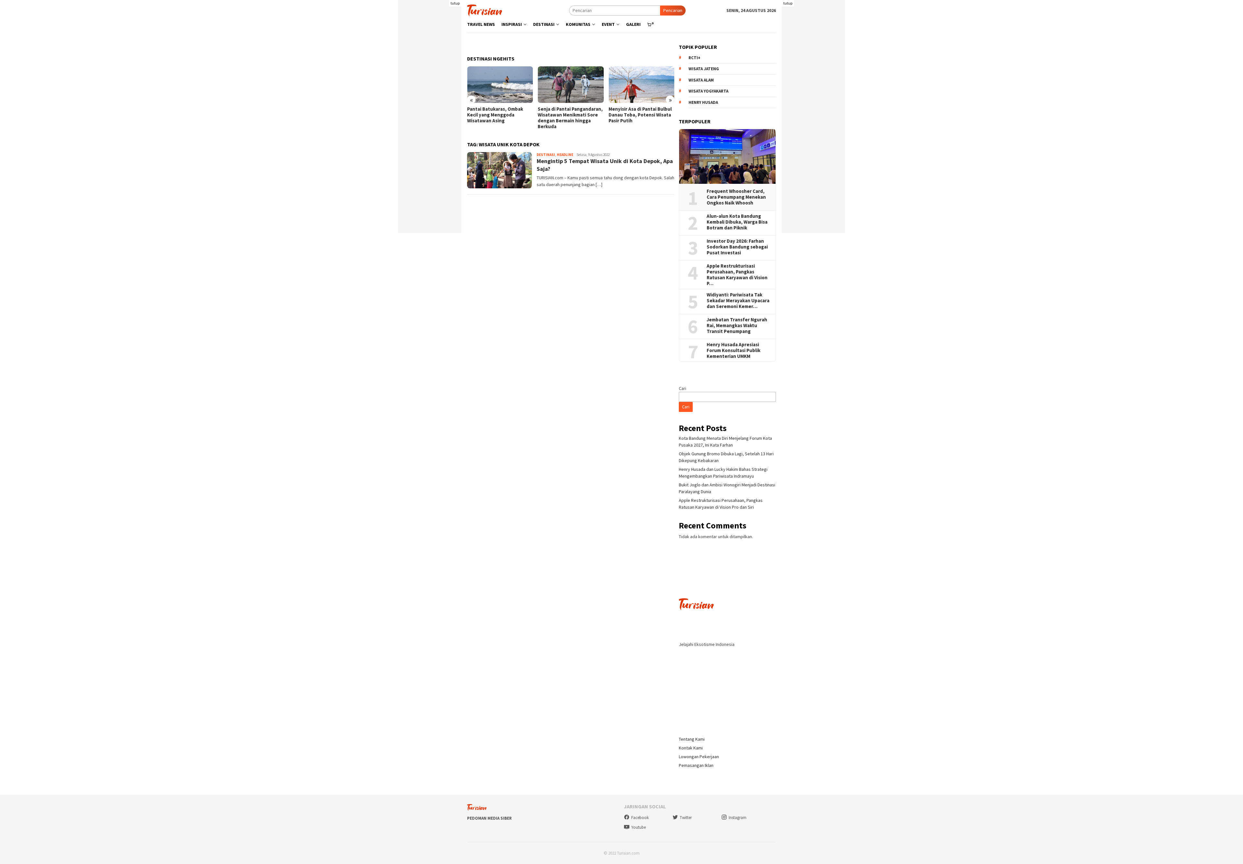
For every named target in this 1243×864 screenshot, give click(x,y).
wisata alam (701, 80)
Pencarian (672, 10)
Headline (565, 154)
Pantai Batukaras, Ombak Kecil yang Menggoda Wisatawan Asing (495, 115)
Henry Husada (703, 102)
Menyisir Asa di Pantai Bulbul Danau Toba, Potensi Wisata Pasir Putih (640, 115)
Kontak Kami (691, 748)
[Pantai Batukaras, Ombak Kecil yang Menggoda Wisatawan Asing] (500, 84)
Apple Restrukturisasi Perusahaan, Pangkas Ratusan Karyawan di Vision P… (737, 274)
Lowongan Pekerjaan (699, 756)
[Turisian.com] (484, 10)
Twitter (686, 817)
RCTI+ (694, 58)
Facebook (640, 817)
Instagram (737, 817)
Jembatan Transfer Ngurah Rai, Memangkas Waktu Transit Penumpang (737, 325)
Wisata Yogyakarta (708, 91)
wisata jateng (704, 69)
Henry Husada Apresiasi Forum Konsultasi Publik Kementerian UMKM (733, 350)
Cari (682, 388)
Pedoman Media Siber (489, 818)
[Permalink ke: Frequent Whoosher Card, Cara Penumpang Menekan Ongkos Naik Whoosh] (727, 156)
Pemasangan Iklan (696, 765)
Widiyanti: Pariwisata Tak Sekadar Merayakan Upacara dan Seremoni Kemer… (738, 300)
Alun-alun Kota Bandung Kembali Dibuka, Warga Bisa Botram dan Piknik (737, 222)
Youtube (638, 827)
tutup (455, 3)
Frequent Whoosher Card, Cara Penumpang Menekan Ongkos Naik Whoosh (736, 197)
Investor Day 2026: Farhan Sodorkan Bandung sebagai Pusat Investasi (737, 247)
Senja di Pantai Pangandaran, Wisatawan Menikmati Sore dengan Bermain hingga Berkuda (570, 117)
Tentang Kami (692, 739)
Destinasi (546, 154)
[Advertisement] (429, 136)
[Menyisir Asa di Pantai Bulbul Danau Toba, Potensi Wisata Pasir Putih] (641, 84)
